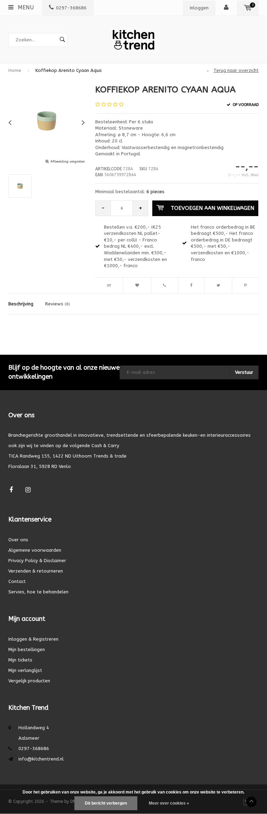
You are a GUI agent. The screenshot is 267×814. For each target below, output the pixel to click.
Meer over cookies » (169, 803)
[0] (248, 7)
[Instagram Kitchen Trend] (28, 490)
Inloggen (199, 7)
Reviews (57, 303)
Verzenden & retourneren (35, 571)
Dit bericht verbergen (106, 803)
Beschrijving (20, 303)
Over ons (18, 539)
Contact (17, 581)
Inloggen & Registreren (33, 639)
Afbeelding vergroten (67, 161)
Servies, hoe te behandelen (38, 591)
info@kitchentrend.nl (41, 759)
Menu (25, 7)
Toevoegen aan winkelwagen (212, 208)
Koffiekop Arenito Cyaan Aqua (68, 70)
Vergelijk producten (29, 680)
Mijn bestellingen (26, 649)
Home (14, 70)
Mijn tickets (20, 660)
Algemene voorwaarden (34, 550)
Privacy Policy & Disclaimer (37, 560)
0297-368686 (71, 7)
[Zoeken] (62, 40)
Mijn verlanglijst (25, 670)
